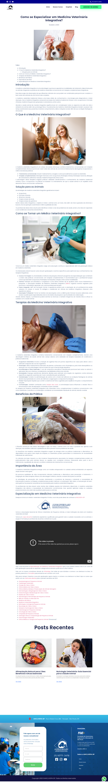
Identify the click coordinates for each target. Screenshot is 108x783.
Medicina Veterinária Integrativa (29, 602)
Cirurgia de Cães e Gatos (26, 585)
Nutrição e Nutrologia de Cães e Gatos (31, 608)
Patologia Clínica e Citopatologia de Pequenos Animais (36, 616)
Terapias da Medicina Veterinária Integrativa (32, 76)
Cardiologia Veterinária (26, 583)
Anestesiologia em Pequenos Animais (30, 581)
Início (48, 7)
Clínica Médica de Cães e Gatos (29, 587)
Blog (76, 7)
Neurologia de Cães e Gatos (27, 606)
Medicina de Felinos (25, 600)
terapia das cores (52, 385)
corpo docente (27, 517)
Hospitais (69, 7)
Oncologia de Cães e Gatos (27, 612)
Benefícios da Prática (25, 78)
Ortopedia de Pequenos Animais (29, 614)
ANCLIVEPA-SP (80, 497)
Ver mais (18, 681)
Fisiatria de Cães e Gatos (26, 595)
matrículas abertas (30, 578)
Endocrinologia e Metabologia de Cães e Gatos (33, 593)
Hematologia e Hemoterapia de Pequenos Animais (34, 597)
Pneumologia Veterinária (26, 617)
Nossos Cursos (58, 7)
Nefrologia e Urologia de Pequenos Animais (32, 604)
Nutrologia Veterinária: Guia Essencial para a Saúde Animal (73, 672)
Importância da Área (25, 79)
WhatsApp (47, 571)
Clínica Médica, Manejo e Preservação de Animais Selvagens (37, 589)
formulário (31, 573)
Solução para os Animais (29, 72)
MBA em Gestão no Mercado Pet (29, 598)
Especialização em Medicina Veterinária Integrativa (34, 81)
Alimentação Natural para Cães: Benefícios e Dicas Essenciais (31, 672)
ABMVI (68, 283)
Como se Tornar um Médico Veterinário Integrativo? (35, 74)
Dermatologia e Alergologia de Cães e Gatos (33, 591)
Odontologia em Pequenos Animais (30, 610)
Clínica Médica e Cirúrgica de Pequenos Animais (33, 619)
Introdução (22, 68)
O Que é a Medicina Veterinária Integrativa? (32, 70)
